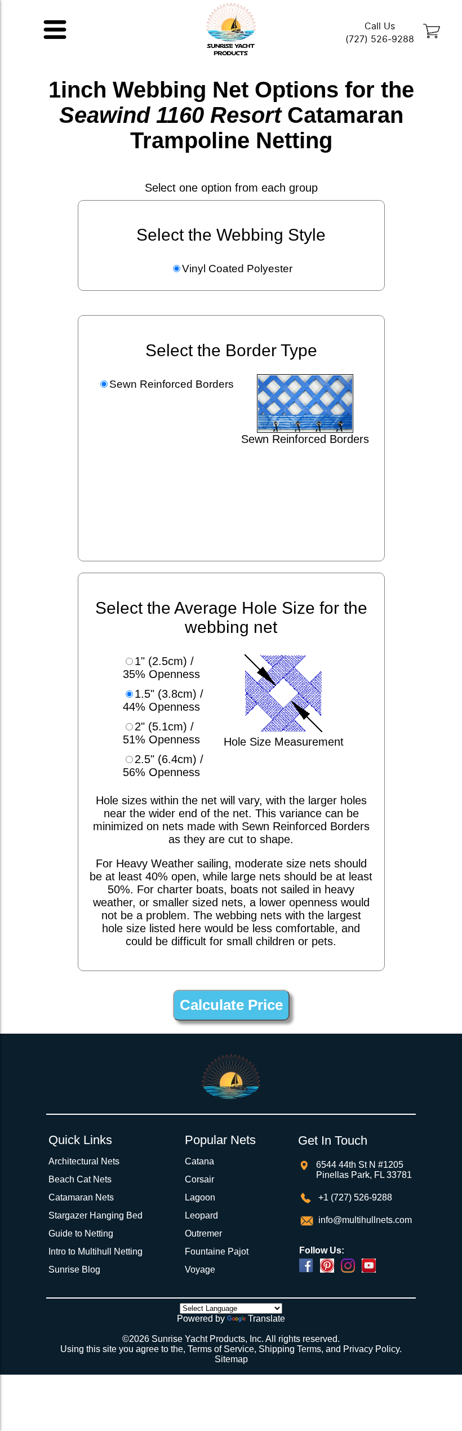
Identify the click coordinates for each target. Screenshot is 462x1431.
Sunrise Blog (74, 1269)
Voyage (200, 1269)
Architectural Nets (83, 1161)
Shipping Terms (290, 1349)
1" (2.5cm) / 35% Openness (161, 667)
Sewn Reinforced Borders (171, 384)
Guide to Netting (80, 1233)
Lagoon (200, 1197)
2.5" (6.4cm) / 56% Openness (163, 765)
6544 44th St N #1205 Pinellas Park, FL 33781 (364, 1170)
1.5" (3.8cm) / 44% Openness (163, 700)
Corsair (199, 1179)
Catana (199, 1161)
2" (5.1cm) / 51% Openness (161, 733)
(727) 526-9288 (379, 39)
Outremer (203, 1233)
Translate (266, 1318)
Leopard (201, 1215)
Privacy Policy (371, 1349)
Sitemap (231, 1359)
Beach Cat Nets (80, 1179)
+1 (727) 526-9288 (354, 1197)
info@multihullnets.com (364, 1220)
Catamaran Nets (81, 1197)
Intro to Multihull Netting (95, 1251)
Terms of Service (221, 1349)
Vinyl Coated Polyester (237, 268)
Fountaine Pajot (216, 1251)
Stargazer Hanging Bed (95, 1215)
